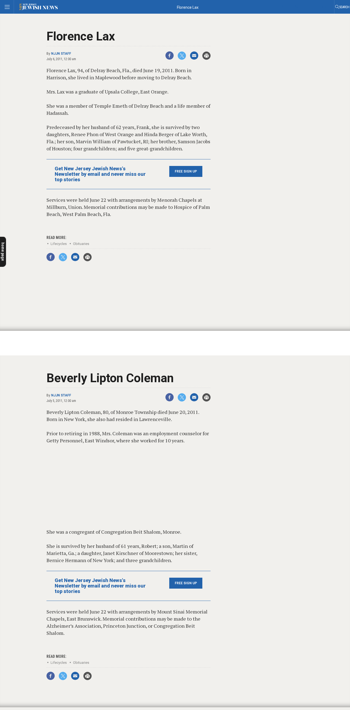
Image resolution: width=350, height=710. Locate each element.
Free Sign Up (186, 171)
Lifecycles (59, 244)
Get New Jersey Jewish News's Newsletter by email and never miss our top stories (100, 174)
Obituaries (81, 244)
